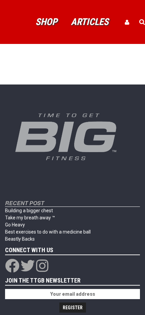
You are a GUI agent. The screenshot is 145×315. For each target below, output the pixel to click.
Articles (90, 21)
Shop (46, 21)
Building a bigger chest (29, 210)
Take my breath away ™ (30, 217)
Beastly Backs (20, 239)
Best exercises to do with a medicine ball (48, 232)
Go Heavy (15, 224)
